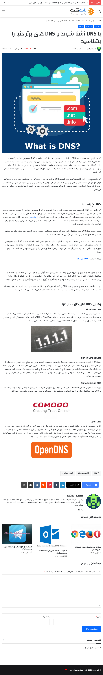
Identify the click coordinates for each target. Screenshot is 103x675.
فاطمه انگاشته (91, 49)
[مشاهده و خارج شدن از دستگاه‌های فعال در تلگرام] (17, 534)
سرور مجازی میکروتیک (90, 647)
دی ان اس (67, 473)
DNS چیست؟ (82, 258)
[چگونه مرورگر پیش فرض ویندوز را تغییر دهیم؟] (86, 534)
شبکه (81, 26)
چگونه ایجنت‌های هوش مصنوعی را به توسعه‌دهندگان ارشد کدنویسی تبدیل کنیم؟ (58, 2)
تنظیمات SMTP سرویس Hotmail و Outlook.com (53, 552)
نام (99, 605)
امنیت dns (83, 473)
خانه (97, 20)
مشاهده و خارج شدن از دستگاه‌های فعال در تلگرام (18, 548)
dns (95, 473)
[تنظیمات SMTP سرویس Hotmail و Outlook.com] (51, 536)
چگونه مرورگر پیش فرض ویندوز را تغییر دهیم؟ (88, 548)
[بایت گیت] (82, 11)
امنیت (85, 20)
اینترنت (91, 20)
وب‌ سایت (46, 617)
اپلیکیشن (32, 217)
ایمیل (98, 617)
